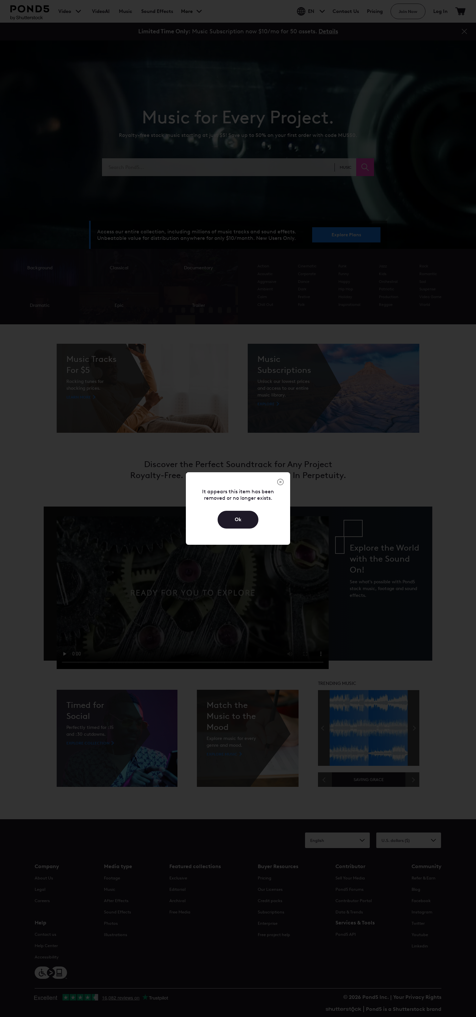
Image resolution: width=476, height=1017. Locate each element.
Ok (238, 519)
